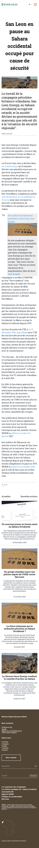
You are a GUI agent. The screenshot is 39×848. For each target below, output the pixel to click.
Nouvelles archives (29, 496)
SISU (8, 840)
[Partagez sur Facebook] (2, 485)
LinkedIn (5, 750)
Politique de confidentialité (12, 797)
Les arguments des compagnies (14, 787)
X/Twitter (5, 742)
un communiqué (10, 166)
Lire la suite (14, 274)
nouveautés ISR (7, 792)
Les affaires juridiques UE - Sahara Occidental (19, 789)
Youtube (4, 746)
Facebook (5, 748)
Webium (24, 840)
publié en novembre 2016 (23, 466)
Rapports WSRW (8, 794)
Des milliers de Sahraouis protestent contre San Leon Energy (21, 218)
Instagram (5, 744)
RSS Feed (5, 799)
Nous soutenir (11, 758)
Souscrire (33, 775)
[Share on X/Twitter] (4, 485)
